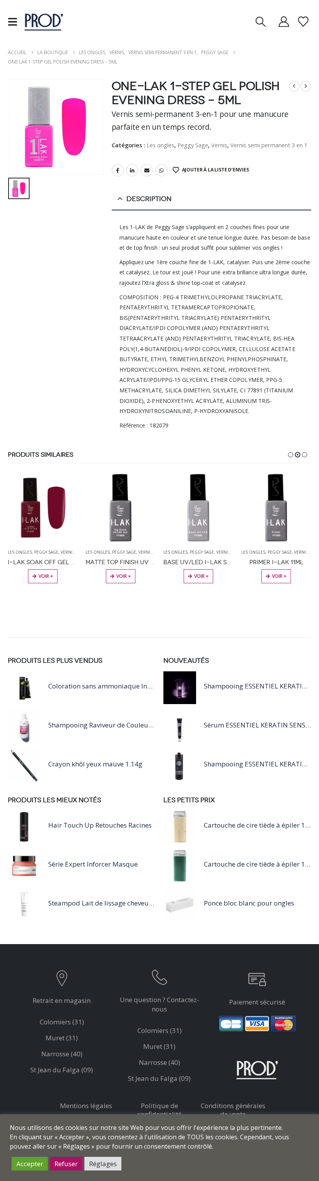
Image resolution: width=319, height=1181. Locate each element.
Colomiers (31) (62, 1021)
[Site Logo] (43, 21)
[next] (305, 86)
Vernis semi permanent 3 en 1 (268, 145)
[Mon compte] (283, 21)
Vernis (219, 145)
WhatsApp (161, 170)
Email (146, 170)
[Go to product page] (43, 508)
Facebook (118, 170)
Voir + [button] (46, 576)
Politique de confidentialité (159, 1110)
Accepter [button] (29, 1163)
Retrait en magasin (62, 1000)
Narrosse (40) (61, 1053)
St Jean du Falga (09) (61, 1069)
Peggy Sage (192, 145)
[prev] (294, 86)
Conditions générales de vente (233, 1110)
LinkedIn (132, 170)
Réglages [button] (103, 1163)
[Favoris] (303, 21)
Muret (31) (62, 1037)
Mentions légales (86, 1105)
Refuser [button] (66, 1163)
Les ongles (160, 145)
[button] (15, 22)
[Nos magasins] (62, 980)
